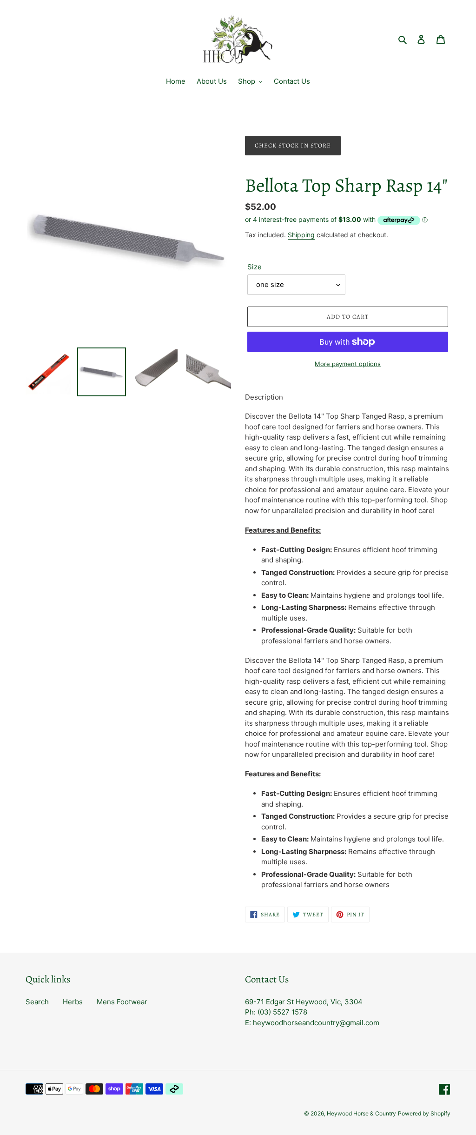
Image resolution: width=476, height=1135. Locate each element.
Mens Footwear (122, 1001)
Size (254, 266)
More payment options (348, 363)
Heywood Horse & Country (361, 1113)
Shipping (301, 235)
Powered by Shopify (424, 1113)
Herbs (73, 1001)
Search (37, 1001)
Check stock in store (293, 145)
